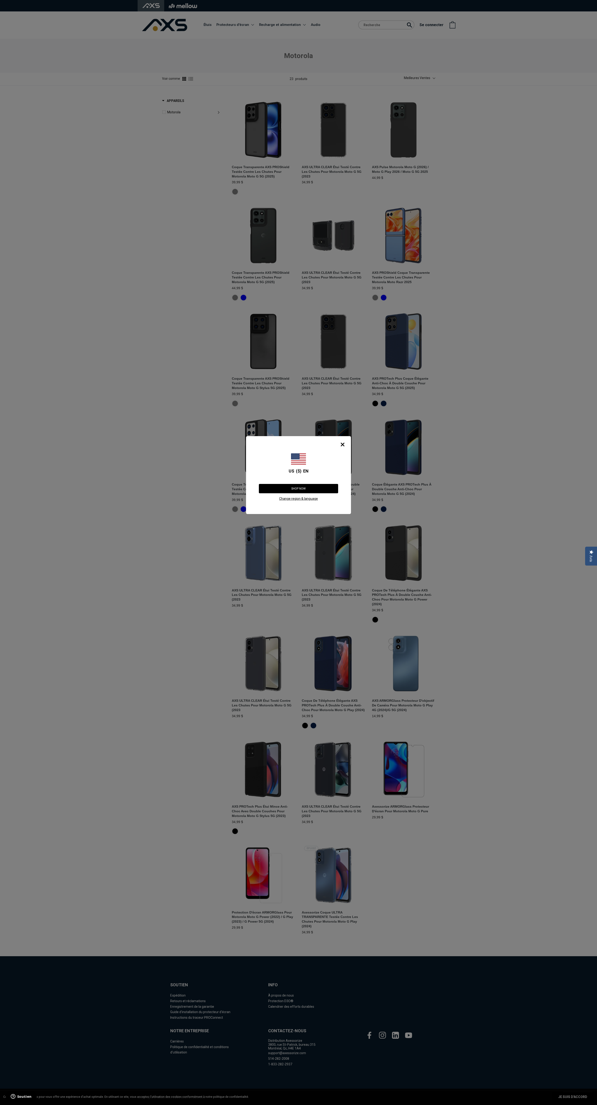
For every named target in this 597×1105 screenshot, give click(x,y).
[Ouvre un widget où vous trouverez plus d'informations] (21, 1097)
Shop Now (298, 488)
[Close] (342, 444)
